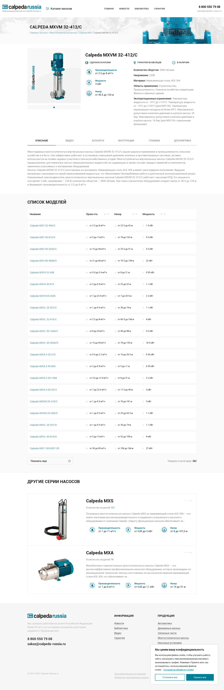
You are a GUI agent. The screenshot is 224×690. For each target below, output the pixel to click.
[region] (184, 664)
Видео (117, 633)
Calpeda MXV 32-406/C (42, 225)
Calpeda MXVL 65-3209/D (44, 342)
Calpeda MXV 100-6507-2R (44, 448)
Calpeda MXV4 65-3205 (42, 295)
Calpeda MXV (85, 33)
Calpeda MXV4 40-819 (42, 284)
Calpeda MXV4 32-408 (42, 272)
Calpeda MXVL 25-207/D (43, 424)
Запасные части (167, 633)
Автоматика (165, 623)
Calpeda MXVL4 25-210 (42, 354)
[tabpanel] (54, 75)
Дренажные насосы (169, 628)
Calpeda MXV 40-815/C (42, 237)
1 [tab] (54, 107)
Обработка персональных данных (131, 677)
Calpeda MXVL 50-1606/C (44, 331)
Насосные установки (170, 642)
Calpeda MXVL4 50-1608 (43, 377)
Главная (109, 8)
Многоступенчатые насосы (63, 33)
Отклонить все (170, 677)
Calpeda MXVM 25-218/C (43, 401)
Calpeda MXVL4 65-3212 (43, 389)
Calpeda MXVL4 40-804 (42, 366)
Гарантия (159, 8)
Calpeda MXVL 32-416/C (43, 319)
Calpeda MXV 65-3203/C (43, 249)
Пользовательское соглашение (130, 674)
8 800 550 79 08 (209, 7)
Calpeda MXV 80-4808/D (43, 260)
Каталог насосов (61, 8)
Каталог (44, 33)
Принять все (200, 677)
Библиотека (142, 8)
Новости (124, 8)
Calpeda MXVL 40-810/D (43, 436)
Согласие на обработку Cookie (178, 670)
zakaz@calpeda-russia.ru (209, 11)
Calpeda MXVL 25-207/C (43, 307)
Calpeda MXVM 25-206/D (44, 413)
